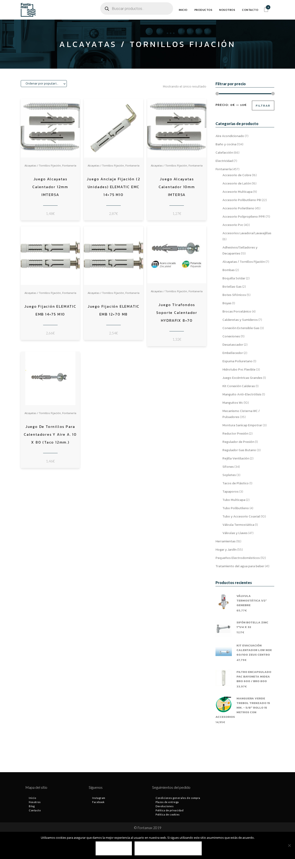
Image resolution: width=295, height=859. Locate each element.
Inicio (32, 797)
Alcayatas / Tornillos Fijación (42, 166)
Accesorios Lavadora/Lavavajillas (246, 233)
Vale (113, 848)
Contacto (35, 810)
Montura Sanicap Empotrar (242, 425)
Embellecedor (232, 353)
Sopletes (229, 475)
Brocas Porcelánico (236, 311)
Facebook (98, 802)
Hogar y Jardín (225, 549)
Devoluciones (165, 806)
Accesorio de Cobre (236, 175)
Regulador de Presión (238, 441)
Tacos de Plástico (235, 483)
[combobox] (44, 83)
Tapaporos (230, 491)
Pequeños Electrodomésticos (237, 557)
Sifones (228, 466)
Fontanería (69, 166)
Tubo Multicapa (233, 499)
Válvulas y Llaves (235, 533)
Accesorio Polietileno (238, 208)
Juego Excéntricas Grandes (242, 377)
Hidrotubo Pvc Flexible (238, 369)
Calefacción (224, 152)
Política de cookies (168, 814)
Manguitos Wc (232, 402)
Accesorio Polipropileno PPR (243, 216)
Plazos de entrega (167, 802)
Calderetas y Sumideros (240, 319)
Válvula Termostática (238, 524)
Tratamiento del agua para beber (239, 566)
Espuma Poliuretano (237, 361)
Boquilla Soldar (233, 278)
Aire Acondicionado (229, 136)
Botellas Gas (232, 286)
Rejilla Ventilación (235, 458)
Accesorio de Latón (236, 183)
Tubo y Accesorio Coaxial (241, 516)
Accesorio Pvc (232, 224)
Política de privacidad (169, 810)
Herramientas (225, 541)
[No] (289, 845)
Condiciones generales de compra (178, 797)
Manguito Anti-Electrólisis (241, 394)
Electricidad (224, 160)
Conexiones (231, 336)
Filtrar (263, 105)
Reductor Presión (235, 433)
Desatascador (232, 344)
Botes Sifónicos (234, 294)
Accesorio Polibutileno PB (241, 200)
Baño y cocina (225, 144)
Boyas (226, 303)
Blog (32, 806)
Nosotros (35, 802)
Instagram (98, 797)
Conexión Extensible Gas (240, 328)
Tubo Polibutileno (235, 508)
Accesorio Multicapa (237, 191)
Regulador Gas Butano (239, 450)
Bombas (228, 270)
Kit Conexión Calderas (238, 386)
